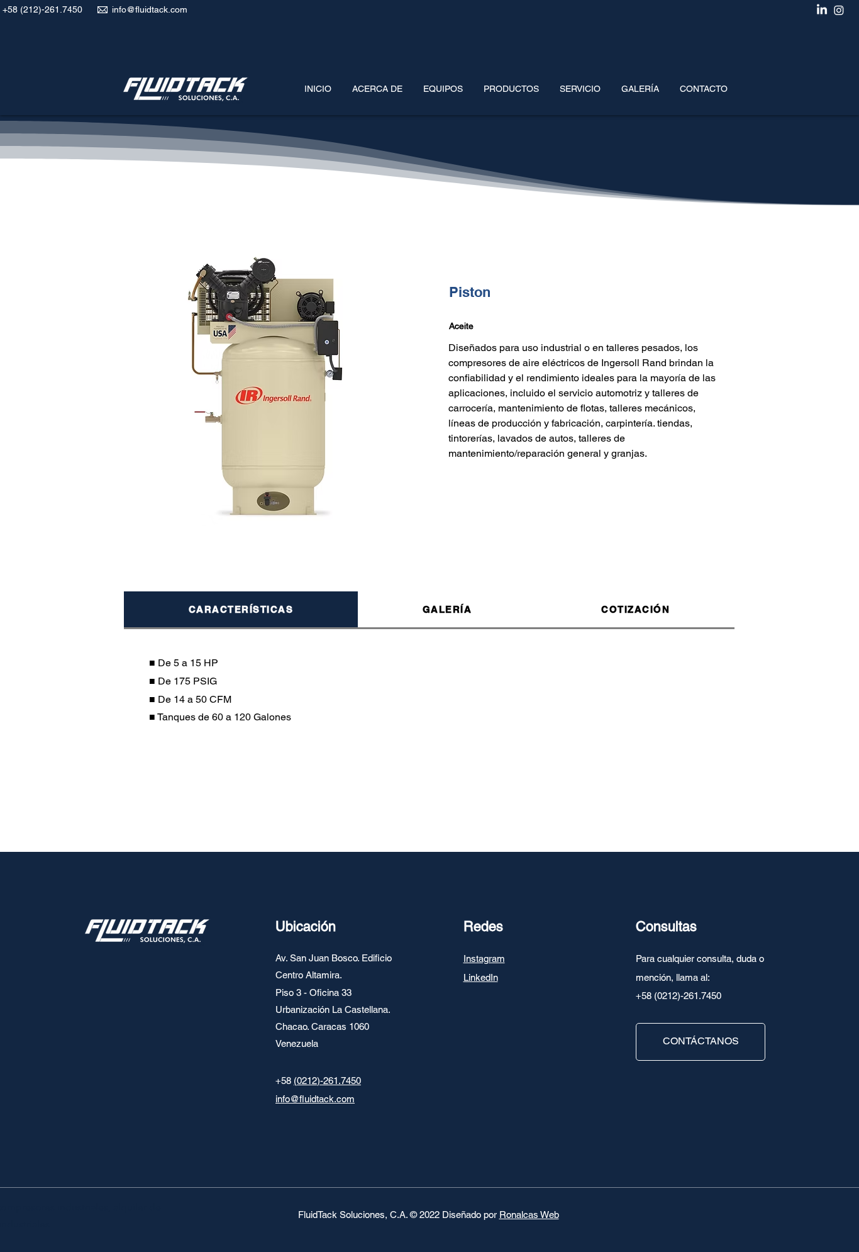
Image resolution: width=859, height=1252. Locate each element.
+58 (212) (22, 9)
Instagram (484, 958)
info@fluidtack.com (149, 9)
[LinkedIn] (822, 10)
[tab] (241, 610)
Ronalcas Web (529, 1214)
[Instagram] (839, 10)
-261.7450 (62, 9)
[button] (443, 83)
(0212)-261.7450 (327, 1080)
